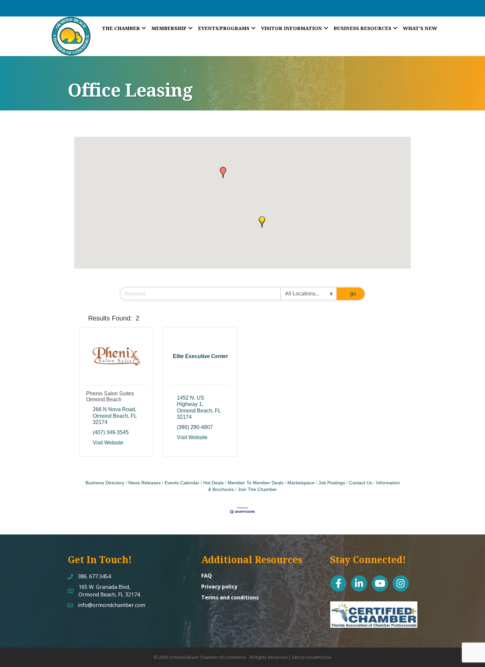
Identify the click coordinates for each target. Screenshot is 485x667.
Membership (168, 28)
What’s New (420, 28)
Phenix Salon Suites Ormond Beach (110, 396)
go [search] (353, 293)
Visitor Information (291, 28)
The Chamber (121, 28)
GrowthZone (319, 657)
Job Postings (331, 482)
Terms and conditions (230, 597)
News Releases (144, 482)
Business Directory (104, 482)
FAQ (206, 575)
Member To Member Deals (255, 482)
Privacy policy (219, 586)
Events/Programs (223, 28)
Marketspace (300, 482)
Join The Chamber (257, 489)
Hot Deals (213, 482)
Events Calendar (182, 482)
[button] (223, 172)
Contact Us (360, 482)
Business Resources (362, 28)
